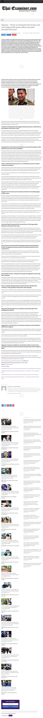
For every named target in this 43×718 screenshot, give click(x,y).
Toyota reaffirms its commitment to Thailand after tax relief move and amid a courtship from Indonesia (9, 640)
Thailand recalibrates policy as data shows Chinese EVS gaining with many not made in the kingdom (32, 427)
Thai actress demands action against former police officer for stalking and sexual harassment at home (31, 537)
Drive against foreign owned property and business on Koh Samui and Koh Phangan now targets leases (10, 591)
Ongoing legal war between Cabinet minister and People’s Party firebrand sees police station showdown (10, 428)
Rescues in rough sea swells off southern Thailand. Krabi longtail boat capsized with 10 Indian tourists (10, 558)
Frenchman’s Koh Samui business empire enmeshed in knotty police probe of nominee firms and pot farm (32, 462)
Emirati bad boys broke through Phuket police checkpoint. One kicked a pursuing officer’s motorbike (9, 672)
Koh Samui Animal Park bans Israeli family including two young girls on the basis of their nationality (32, 523)
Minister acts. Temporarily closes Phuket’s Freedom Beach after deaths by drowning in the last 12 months (10, 509)
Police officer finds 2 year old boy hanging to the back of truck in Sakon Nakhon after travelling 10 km (32, 448)
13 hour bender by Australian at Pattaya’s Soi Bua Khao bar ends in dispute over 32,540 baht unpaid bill (32, 496)
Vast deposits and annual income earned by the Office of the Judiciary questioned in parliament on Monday (32, 421)
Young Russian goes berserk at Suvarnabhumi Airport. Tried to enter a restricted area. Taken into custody (32, 517)
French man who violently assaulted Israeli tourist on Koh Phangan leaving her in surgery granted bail (10, 607)
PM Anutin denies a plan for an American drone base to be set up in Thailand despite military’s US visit (10, 526)
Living (30, 32)
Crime (24, 32)
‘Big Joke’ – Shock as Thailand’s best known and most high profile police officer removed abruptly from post (20, 27)
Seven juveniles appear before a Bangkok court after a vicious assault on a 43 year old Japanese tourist (33, 475)
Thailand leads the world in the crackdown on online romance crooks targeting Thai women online (21, 368)
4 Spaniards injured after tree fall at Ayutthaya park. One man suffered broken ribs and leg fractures (10, 575)
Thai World (34, 32)
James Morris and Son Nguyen (15, 32)
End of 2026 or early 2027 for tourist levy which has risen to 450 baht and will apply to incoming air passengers (10, 623)
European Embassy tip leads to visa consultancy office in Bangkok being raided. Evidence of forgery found (33, 434)
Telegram (14, 362)
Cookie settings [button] (5, 715)
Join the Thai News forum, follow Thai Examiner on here (15, 360)
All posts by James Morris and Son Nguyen (14, 393)
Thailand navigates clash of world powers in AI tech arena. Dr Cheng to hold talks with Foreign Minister (10, 460)
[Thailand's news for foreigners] (19, 9)
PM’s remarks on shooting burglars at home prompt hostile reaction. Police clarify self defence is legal (31, 544)
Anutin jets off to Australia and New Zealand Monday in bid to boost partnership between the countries (31, 503)
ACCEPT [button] (10, 715)
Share (9, 34)
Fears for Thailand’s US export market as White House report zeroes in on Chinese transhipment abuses (32, 482)
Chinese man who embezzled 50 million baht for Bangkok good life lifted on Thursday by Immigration (32, 530)
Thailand (38, 32)
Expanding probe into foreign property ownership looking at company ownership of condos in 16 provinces (32, 441)
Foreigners (26, 32)
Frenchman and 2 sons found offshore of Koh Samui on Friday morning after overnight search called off (32, 510)
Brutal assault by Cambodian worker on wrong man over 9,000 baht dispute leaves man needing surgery (10, 542)
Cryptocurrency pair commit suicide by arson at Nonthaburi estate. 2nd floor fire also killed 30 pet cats (32, 455)
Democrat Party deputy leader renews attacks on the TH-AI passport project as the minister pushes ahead (32, 469)
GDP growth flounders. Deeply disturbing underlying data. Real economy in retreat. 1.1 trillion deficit (10, 493)
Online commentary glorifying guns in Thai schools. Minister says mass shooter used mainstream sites (33, 551)
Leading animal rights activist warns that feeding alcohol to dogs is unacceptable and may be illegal (10, 444)
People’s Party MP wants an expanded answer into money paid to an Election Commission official (31, 558)
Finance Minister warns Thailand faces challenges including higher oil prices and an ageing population (32, 489)
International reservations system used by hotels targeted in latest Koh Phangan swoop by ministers (10, 656)
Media (32, 32)
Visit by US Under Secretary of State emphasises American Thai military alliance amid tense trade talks (8, 689)
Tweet (4, 34)
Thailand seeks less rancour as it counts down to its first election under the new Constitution (19, 374)
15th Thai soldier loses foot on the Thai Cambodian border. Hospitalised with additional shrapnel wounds (9, 477)
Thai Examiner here (7, 364)
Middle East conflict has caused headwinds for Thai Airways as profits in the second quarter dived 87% (32, 565)
